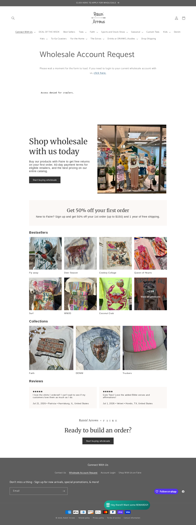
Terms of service (114, 517)
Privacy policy (98, 517)
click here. (100, 73)
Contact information (132, 517)
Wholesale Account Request (83, 473)
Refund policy (84, 517)
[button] (13, 18)
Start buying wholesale (45, 180)
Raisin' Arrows (69, 517)
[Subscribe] (63, 491)
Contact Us (60, 473)
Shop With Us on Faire (130, 473)
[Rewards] (127, 505)
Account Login (108, 473)
